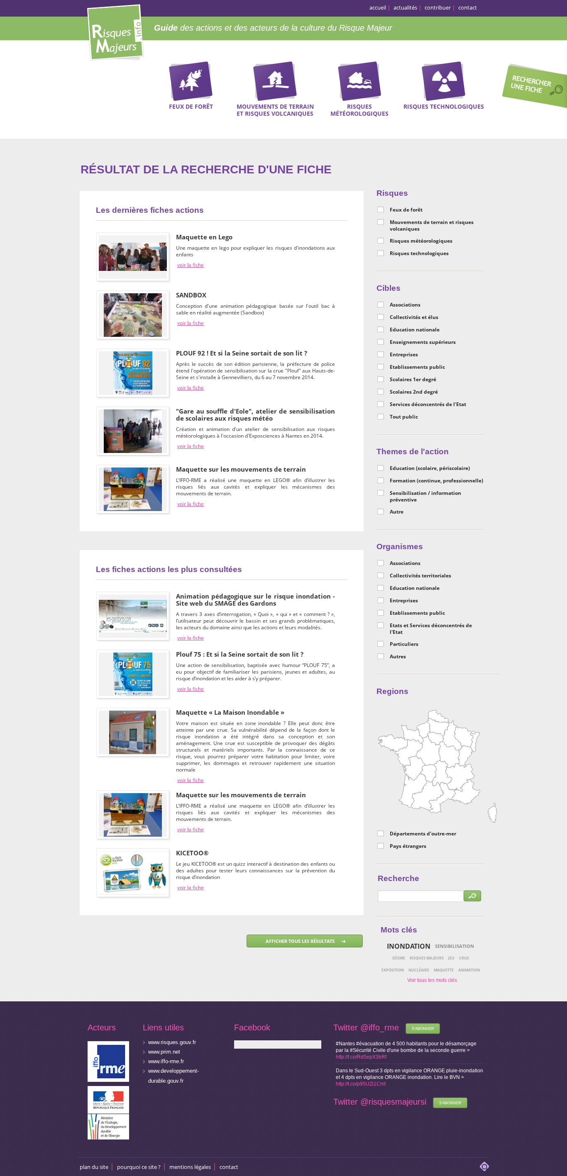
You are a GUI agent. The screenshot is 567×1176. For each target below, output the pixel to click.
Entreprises (404, 354)
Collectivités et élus (414, 317)
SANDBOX (191, 295)
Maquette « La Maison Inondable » (230, 712)
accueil (377, 7)
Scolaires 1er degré (413, 379)
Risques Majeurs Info (115, 30)
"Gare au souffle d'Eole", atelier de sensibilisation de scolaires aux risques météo (255, 414)
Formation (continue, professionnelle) (436, 480)
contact (467, 7)
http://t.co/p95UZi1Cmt (361, 1084)
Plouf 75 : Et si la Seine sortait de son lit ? (239, 654)
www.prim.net (164, 1052)
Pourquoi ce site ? (139, 1167)
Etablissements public (417, 367)
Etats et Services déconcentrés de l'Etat (431, 628)
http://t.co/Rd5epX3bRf (361, 1057)
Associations (405, 305)
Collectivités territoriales (420, 575)
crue (464, 958)
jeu (451, 958)
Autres (398, 656)
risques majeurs (427, 958)
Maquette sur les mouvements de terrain (241, 469)
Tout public (404, 417)
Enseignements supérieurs (423, 342)
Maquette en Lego (204, 237)
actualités (405, 7)
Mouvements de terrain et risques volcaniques (432, 225)
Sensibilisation (454, 946)
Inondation (408, 946)
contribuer (438, 7)
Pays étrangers (408, 846)
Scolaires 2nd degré (414, 392)
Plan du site (94, 1167)
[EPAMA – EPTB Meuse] (133, 713)
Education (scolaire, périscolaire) (430, 468)
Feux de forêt (406, 210)
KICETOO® (192, 853)
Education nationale (415, 329)
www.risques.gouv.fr (172, 1042)
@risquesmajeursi (393, 1101)
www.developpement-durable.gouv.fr (173, 1076)
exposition (392, 970)
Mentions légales (190, 1167)
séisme (398, 958)
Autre (396, 512)
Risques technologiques (419, 253)
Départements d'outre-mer (423, 833)
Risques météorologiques (421, 241)
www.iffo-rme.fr (166, 1061)
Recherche (531, 87)
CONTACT (229, 1167)
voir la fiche (190, 265)
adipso (484, 1166)
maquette (444, 970)
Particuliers (404, 644)
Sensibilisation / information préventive (425, 496)
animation (469, 970)
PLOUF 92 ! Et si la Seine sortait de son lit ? (241, 353)
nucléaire (418, 970)
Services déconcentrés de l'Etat (428, 404)
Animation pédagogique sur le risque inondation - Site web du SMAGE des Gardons (255, 599)
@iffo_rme (379, 1027)
